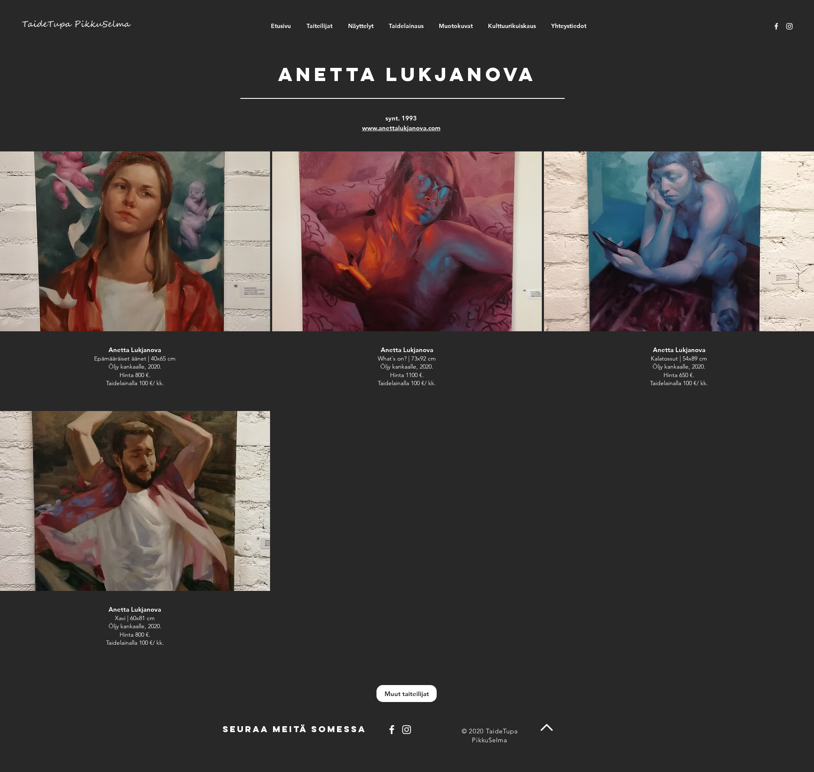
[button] (135, 280)
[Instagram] (789, 26)
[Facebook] (776, 26)
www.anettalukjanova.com (401, 128)
